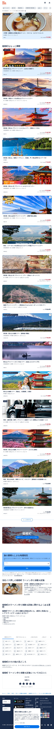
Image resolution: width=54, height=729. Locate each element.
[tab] (8, 637)
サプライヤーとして (44, 700)
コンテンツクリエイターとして (46, 703)
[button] (27, 26)
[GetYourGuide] (4, 3)
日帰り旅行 (6, 617)
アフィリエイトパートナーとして (46, 707)
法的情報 (27, 702)
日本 (8, 693)
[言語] (45, 3)
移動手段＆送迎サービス (9, 620)
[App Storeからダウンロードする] (19, 707)
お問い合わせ (28, 700)
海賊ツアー (6, 622)
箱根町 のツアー (33, 693)
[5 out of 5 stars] (27, 683)
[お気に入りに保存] (50, 14)
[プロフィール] (49, 3)
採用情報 (36, 706)
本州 (13, 693)
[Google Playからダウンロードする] (19, 702)
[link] (27, 26)
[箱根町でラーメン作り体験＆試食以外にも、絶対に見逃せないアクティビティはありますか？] (50, 612)
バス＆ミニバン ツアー (9, 623)
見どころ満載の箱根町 (21, 693)
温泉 (4, 619)
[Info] (25, 11)
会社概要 (36, 703)
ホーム (4, 693)
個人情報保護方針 (18, 575)
